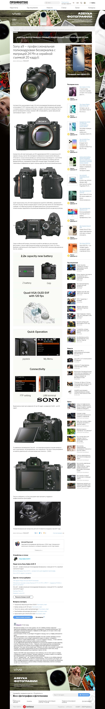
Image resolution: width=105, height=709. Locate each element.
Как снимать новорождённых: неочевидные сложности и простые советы (84, 448)
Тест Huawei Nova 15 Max (85, 226)
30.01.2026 (79, 288)
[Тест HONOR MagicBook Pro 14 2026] (72, 180)
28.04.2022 (79, 342)
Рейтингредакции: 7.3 (73, 203)
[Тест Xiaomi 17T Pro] (72, 91)
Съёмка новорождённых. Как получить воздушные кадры (84, 457)
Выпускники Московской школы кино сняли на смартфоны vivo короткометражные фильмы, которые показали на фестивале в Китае (83, 374)
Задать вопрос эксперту (23, 617)
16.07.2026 (79, 334)
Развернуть (38, 550)
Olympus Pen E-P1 (18, 591)
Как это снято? (80, 442)
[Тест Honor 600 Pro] (72, 248)
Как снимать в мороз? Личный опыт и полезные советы (83, 477)
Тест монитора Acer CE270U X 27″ (85, 209)
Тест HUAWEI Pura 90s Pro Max (84, 140)
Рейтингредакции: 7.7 (73, 116)
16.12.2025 (79, 318)
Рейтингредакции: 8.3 (73, 134)
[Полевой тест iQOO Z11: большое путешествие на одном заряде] (72, 126)
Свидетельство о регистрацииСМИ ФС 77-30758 (47, 701)
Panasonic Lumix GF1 (18, 593)
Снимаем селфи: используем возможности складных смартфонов (84, 415)
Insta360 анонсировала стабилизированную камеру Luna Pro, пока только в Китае (82, 392)
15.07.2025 (79, 271)
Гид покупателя (32, 8)
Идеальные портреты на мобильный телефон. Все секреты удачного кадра (83, 485)
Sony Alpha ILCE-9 (24, 559)
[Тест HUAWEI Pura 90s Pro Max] (72, 144)
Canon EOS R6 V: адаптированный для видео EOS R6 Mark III (82, 352)
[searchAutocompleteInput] (53, 3)
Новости (50, 8)
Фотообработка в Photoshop (83, 410)
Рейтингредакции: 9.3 (73, 99)
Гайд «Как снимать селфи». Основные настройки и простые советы (84, 422)
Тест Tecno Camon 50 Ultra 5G (85, 191)
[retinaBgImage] (71, 267)
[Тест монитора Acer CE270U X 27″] (72, 213)
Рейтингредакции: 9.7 (73, 169)
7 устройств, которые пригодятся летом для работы (83, 330)
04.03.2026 (79, 295)
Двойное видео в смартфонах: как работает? (84, 429)
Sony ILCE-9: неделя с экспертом (22, 573)
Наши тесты (14, 8)
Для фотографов (86, 701)
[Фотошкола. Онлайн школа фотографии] (28, 706)
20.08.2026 (79, 302)
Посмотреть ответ (42, 604)
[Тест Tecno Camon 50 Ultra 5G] (72, 195)
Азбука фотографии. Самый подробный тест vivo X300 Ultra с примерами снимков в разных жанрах (86, 160)
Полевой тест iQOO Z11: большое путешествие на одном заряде (85, 124)
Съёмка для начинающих (83, 418)
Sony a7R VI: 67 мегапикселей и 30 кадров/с (83, 359)
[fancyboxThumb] (38, 82)
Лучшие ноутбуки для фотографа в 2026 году (83, 322)
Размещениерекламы (16, 701)
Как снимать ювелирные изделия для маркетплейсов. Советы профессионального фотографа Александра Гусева (83, 466)
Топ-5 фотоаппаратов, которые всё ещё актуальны (83, 285)
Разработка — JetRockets (65, 707)
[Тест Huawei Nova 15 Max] (72, 230)
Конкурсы (91, 8)
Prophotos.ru (88, 707)
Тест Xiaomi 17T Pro (85, 87)
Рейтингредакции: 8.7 (73, 220)
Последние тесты (73, 84)
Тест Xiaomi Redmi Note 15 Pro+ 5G (85, 105)
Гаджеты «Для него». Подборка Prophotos (82, 307)
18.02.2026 (79, 309)
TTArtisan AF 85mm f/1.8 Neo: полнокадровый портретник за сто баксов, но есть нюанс (82, 384)
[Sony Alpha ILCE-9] (15, 559)
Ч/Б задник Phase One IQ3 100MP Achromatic (26, 580)
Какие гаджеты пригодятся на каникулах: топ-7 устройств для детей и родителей (84, 277)
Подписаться (85, 694)
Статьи (63, 8)
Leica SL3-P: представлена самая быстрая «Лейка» (81, 365)
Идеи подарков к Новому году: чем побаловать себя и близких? (84, 315)
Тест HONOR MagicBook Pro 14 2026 (84, 177)
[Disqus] (38, 642)
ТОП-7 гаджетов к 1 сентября (82, 299)
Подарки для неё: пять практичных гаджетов (83, 292)
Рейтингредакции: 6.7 (73, 238)
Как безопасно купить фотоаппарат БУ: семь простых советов (83, 338)
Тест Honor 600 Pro (85, 243)
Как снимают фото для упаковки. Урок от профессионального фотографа (83, 439)
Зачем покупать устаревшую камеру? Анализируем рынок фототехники (82, 267)
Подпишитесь (65, 2)
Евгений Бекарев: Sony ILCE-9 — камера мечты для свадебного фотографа (34, 571)
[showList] (23, 597)
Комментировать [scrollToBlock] (57, 533)
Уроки (77, 8)
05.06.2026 (79, 280)
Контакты (29, 701)
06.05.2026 (79, 325)
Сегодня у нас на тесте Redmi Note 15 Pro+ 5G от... (85, 110)
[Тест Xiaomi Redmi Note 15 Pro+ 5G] (72, 109)
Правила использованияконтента (68, 701)
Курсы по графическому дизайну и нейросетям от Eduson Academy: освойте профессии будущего (84, 406)
